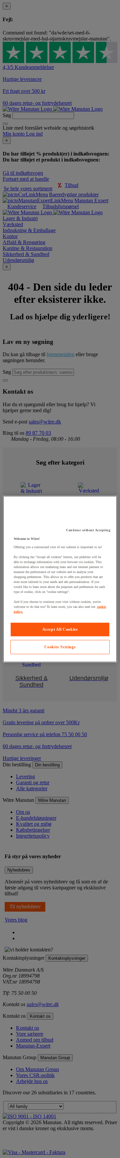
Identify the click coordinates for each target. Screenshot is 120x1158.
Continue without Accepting (88, 530)
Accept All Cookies (60, 629)
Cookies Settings (60, 647)
